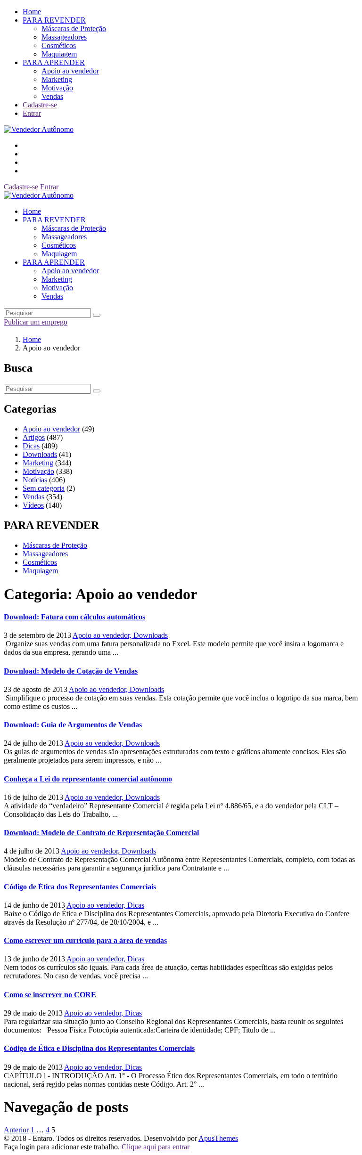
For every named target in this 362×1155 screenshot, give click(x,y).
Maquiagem (59, 54)
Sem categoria (44, 488)
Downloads (40, 454)
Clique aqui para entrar (155, 1147)
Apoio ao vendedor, (103, 635)
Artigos (34, 437)
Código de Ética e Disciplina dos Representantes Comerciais (99, 1048)
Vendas (52, 96)
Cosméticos (58, 45)
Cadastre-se (40, 105)
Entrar (32, 113)
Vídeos (33, 505)
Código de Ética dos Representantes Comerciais (80, 887)
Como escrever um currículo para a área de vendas (85, 940)
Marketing (56, 79)
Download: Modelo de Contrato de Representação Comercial (101, 833)
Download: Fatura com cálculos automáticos (74, 617)
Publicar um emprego (35, 322)
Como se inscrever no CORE (50, 995)
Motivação (57, 88)
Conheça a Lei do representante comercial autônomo (88, 779)
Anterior (16, 1130)
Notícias (35, 480)
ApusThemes (218, 1138)
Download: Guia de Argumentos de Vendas (73, 725)
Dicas (31, 446)
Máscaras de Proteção (73, 28)
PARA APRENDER (54, 62)
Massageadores (64, 37)
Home (32, 12)
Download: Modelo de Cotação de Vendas (71, 671)
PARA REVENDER (54, 20)
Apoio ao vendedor (70, 71)
